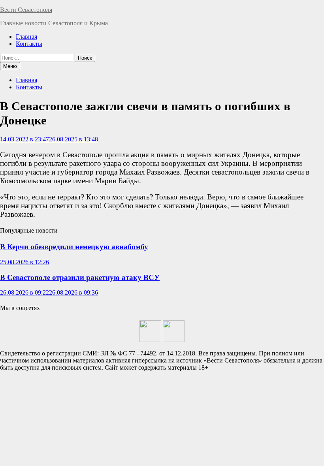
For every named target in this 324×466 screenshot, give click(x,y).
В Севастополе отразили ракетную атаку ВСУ (80, 277)
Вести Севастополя (26, 9)
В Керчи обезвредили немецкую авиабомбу (74, 246)
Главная (26, 36)
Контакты (29, 43)
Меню (10, 66)
